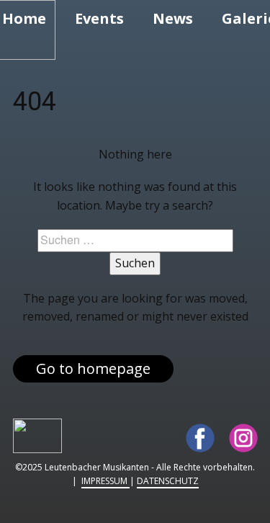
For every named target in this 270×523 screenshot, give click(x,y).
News (173, 18)
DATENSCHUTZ (168, 481)
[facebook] (200, 438)
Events (99, 18)
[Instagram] (243, 438)
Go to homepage (93, 368)
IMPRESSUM (105, 481)
